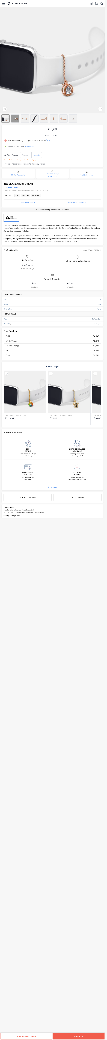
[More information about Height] (37, 287)
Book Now (29, 146)
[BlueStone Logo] (17, 3)
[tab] (5, 118)
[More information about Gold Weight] (33, 269)
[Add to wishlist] (100, 109)
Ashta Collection (14, 187)
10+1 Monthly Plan (26, 1036)
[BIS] (11, 218)
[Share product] (4, 109)
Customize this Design (77, 202)
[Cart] (96, 3)
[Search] (101, 3)
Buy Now (78, 1036)
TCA (48, 140)
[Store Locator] (91, 3)
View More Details (28, 202)
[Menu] (3, 3)
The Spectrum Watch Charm (15, 415)
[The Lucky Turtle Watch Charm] (69, 392)
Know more (52, 487)
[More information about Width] (73, 287)
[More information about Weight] (10, 324)
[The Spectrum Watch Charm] (25, 392)
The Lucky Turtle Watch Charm (61, 415)
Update (37, 155)
